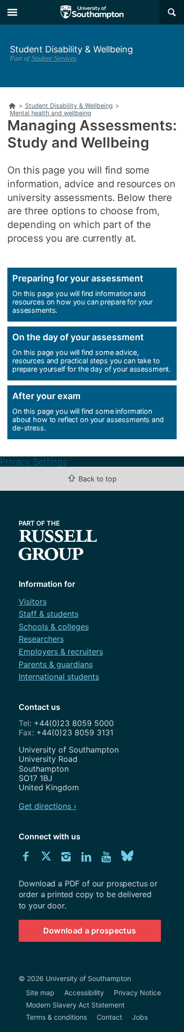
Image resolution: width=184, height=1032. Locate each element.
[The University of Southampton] (92, 12)
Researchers (41, 639)
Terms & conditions (56, 1017)
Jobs (140, 1017)
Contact (109, 1017)
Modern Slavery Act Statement (75, 1005)
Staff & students (49, 614)
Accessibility (84, 992)
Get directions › (48, 806)
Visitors (33, 601)
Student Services (53, 58)
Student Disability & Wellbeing (71, 49)
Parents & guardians (56, 664)
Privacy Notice (137, 992)
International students (59, 676)
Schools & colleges (54, 626)
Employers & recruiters (61, 651)
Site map (40, 992)
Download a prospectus (89, 930)
